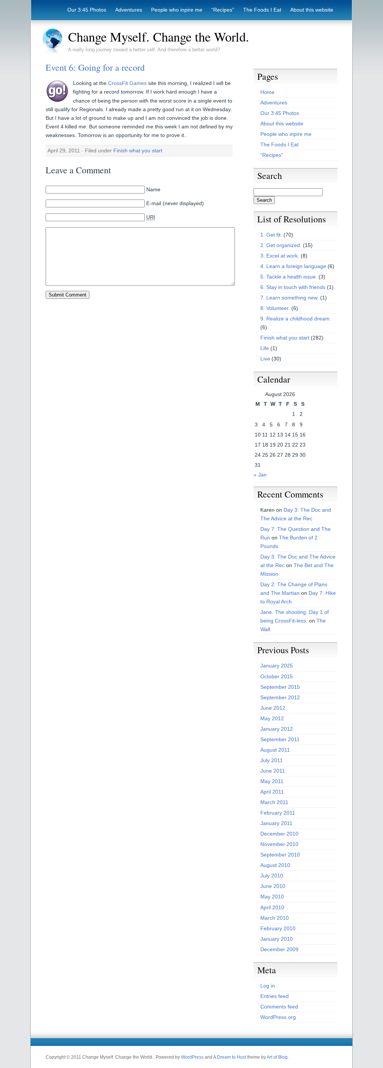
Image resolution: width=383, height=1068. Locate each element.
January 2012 (276, 729)
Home (267, 92)
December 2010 (279, 834)
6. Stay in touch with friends (292, 287)
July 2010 (271, 876)
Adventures (128, 10)
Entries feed (274, 996)
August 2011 (275, 750)
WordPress (192, 1057)
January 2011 (276, 823)
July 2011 (271, 760)
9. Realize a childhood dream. (295, 319)
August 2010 (275, 865)
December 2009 (279, 949)
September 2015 (280, 687)
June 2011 (272, 771)
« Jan (260, 475)
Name (153, 189)
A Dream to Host (229, 1057)
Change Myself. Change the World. (158, 36)
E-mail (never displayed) (175, 203)
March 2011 (274, 802)
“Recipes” (222, 10)
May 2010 (272, 897)
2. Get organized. (280, 245)
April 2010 (272, 907)
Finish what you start (137, 150)
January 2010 (276, 939)
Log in (267, 986)
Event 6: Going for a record (95, 67)
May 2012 (272, 718)
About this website (311, 10)
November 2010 (279, 844)
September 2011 (280, 739)
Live (265, 359)
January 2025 (276, 666)
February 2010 (277, 928)
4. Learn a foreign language (293, 266)
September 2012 (280, 697)
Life (264, 348)
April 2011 (272, 792)
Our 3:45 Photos (86, 10)
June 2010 (272, 886)
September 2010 (280, 855)
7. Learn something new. (289, 298)
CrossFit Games (127, 83)
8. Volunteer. (275, 308)
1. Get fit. (271, 235)
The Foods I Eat (262, 10)
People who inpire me (176, 10)
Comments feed (279, 1007)
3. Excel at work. (279, 256)
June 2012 (272, 708)
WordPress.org (278, 1017)
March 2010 (274, 918)
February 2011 (277, 813)
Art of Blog (277, 1057)
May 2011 (272, 781)
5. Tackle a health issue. (288, 277)
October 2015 (276, 676)
